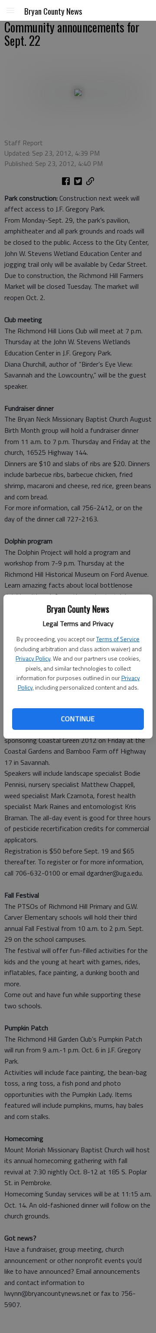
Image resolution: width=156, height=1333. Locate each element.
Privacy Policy (33, 658)
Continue (77, 718)
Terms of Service (118, 638)
